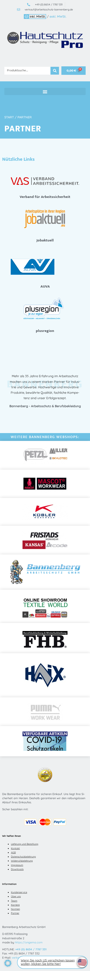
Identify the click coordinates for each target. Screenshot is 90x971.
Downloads (17, 869)
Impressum (17, 865)
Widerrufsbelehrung (22, 860)
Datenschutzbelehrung (23, 856)
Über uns (16, 896)
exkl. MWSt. (58, 16)
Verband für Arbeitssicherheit (45, 197)
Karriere (15, 904)
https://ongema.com (29, 942)
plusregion (45, 331)
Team (14, 900)
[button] (45, 91)
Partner (15, 913)
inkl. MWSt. (38, 16)
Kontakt (15, 848)
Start (9, 117)
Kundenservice (19, 892)
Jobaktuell (45, 240)
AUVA (45, 286)
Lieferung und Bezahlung (24, 843)
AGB (13, 852)
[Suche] (54, 71)
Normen (15, 909)
